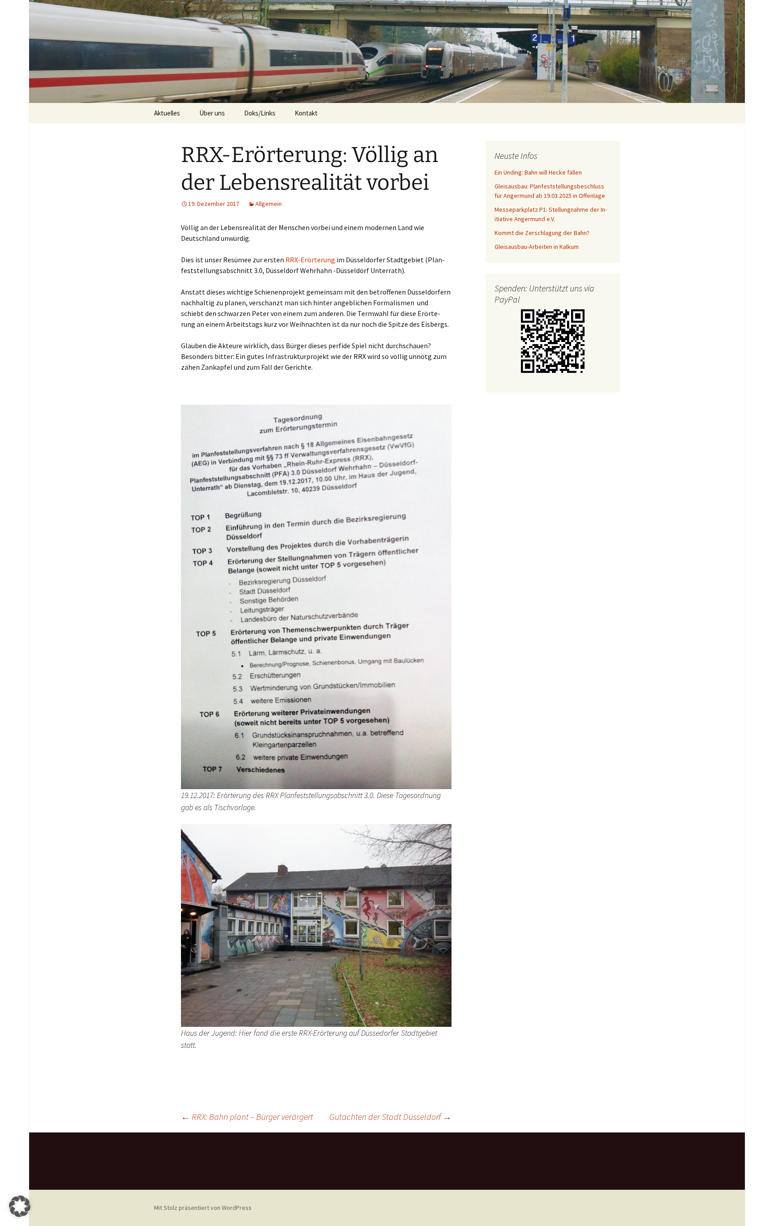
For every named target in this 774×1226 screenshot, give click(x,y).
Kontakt (306, 113)
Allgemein (268, 204)
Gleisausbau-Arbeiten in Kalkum (536, 247)
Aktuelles (167, 113)
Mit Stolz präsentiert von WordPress (203, 1208)
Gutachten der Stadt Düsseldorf (390, 1116)
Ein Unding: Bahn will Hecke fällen (538, 172)
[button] (19, 1206)
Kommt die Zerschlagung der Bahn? (541, 233)
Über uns (212, 113)
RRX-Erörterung (310, 259)
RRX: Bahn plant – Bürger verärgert (247, 1116)
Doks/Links (259, 113)
